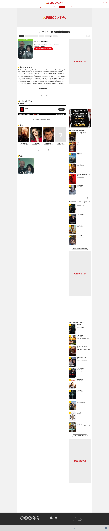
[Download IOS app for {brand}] (52, 517)
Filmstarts (82, 517)
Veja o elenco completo (42, 150)
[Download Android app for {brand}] (57, 517)
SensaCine (71, 519)
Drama (46, 40)
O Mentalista (80, 379)
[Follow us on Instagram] (30, 518)
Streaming (79, 7)
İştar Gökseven (55, 44)
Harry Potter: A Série (81, 132)
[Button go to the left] (87, 36)
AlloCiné (71, 517)
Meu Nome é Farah (81, 357)
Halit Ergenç (41, 44)
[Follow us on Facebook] (22, 518)
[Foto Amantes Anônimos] (26, 166)
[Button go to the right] (89, 36)
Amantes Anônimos (54, 32)
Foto (21, 156)
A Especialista (80, 142)
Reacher (79, 204)
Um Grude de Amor (81, 401)
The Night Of (80, 390)
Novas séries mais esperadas (79, 197)
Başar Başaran (42, 43)
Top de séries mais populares (80, 435)
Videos (47, 7)
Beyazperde (83, 519)
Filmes (29, 7)
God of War (79, 153)
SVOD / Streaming (24, 104)
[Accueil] (54, 3)
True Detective (80, 225)
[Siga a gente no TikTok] (34, 518)
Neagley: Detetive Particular (83, 164)
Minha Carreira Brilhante (82, 423)
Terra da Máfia (80, 214)
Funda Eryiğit (47, 44)
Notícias (54, 7)
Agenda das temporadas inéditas (80, 248)
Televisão (70, 7)
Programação (38, 7)
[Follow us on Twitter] (26, 518)
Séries (62, 7)
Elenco (22, 125)
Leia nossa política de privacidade (83, 528)
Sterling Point (80, 235)
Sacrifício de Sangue (82, 346)
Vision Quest (80, 185)
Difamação (79, 412)
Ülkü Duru (60, 143)
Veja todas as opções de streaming (42, 119)
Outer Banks (80, 335)
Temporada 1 (42, 95)
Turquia (43, 46)
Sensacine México (77, 520)
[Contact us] (38, 518)
